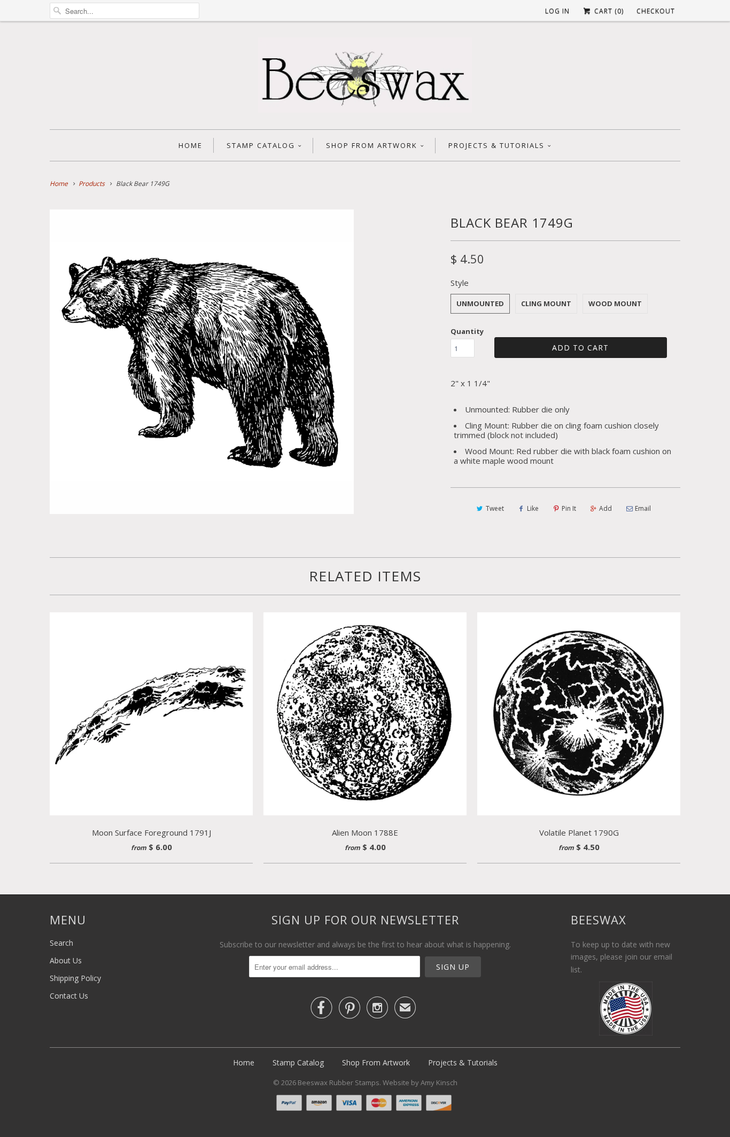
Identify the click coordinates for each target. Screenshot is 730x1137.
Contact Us (69, 996)
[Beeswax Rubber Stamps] (365, 78)
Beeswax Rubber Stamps (338, 1082)
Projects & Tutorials (496, 145)
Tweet (495, 508)
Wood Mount (615, 303)
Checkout (655, 10)
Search (61, 943)
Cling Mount (546, 303)
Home (190, 145)
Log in (557, 10)
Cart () (608, 10)
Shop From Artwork (371, 145)
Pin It (569, 508)
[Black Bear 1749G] (202, 361)
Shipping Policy (75, 978)
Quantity (467, 331)
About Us (66, 960)
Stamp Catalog (261, 145)
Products (92, 183)
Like (533, 508)
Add (605, 508)
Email (643, 508)
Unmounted (480, 303)
